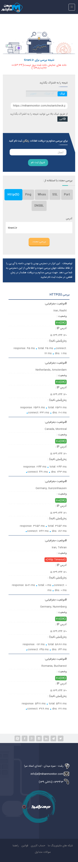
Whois (42, 194)
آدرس (69, 218)
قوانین (24, 845)
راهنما (16, 845)
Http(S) (13, 194)
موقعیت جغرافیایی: (54, 304)
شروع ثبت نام (38, 162)
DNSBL (39, 206)
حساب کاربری (38, 845)
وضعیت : (62, 316)
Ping (28, 194)
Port (67, 194)
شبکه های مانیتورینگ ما (60, 845)
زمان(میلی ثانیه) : (57, 341)
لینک (62, 94)
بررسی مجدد (39, 241)
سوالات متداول (43, 852)
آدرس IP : (61, 328)
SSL (55, 194)
